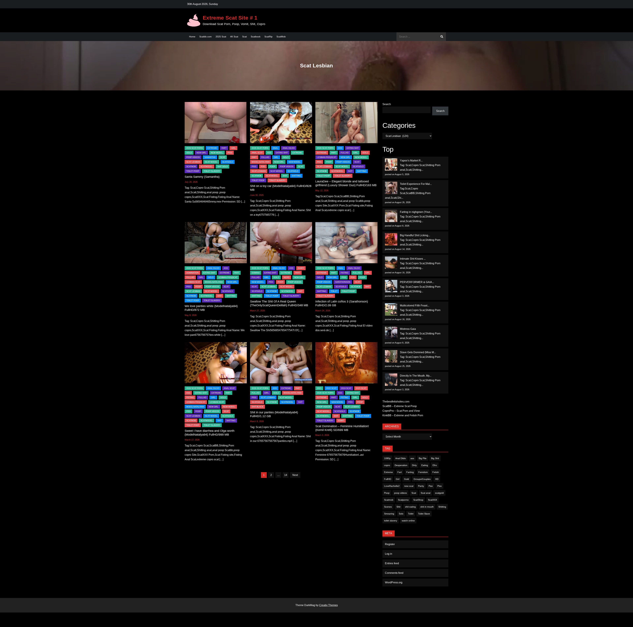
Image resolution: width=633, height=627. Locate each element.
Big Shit (435, 458)
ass (412, 458)
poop (272, 166)
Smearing (389, 513)
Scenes (388, 506)
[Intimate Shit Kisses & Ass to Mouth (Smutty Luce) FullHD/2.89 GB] (391, 262)
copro (387, 465)
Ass (269, 153)
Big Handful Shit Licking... (415, 235)
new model (217, 153)
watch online (408, 520)
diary (301, 268)
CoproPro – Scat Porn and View (401, 410)
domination (192, 273)
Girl (397, 479)
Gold (406, 479)
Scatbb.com (205, 36)
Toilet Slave (424, 513)
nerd (286, 277)
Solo (401, 513)
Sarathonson (342, 282)
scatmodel (206, 166)
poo (263, 166)
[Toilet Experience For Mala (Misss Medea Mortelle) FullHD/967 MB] (391, 188)
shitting (296, 176)
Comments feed (394, 572)
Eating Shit (282, 153)
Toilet (410, 513)
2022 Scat (331, 388)
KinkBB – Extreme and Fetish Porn (402, 415)
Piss (230, 153)
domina (256, 273)
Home (192, 36)
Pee (431, 486)
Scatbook (255, 36)
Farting (410, 472)
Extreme (212, 148)
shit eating (410, 506)
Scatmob (388, 500)
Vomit (341, 420)
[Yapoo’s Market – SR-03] (391, 164)
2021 (319, 388)
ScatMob (281, 36)
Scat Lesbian (193, 162)
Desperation (401, 465)
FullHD (265, 157)
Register (390, 544)
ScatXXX (432, 500)
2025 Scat (221, 36)
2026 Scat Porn (194, 148)
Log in (388, 553)
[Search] (442, 36)
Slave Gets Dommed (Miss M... (418, 352)
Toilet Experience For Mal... (416, 184)
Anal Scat (257, 153)
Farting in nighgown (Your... (416, 212)
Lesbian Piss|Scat (326, 157)
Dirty (414, 465)
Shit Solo (222, 166)
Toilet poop (192, 171)
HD (436, 479)
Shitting (442, 506)
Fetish (435, 472)
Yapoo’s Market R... (411, 160)
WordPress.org (393, 582)
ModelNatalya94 (261, 162)
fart (224, 148)
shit (285, 176)
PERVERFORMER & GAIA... (417, 282)
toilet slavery (390, 520)
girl (233, 148)
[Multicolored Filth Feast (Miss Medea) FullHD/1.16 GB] (391, 309)
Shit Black (257, 407)
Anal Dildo (289, 148)
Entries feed (392, 563)
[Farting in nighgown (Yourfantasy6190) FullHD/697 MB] (391, 216)
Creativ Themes (328, 605)
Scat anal (425, 493)
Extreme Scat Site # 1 (230, 18)
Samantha (209, 157)
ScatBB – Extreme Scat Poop (399, 406)
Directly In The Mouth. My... (415, 375)
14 (285, 475)
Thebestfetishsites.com (395, 401)
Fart (399, 472)
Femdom (423, 472)
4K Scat (234, 36)
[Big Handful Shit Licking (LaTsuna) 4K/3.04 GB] (391, 239)
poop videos (400, 493)
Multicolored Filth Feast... (414, 305)
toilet (334, 291)
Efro (435, 465)
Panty (421, 486)
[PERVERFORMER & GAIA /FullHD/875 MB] (391, 286)
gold (189, 153)
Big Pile (422, 458)
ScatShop (418, 500)
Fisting (344, 273)
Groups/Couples (422, 479)
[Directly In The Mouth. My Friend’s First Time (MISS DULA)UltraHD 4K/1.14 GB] (391, 379)
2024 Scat (346, 388)
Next (295, 475)
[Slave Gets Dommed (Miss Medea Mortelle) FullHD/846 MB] (391, 356)
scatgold (227, 162)
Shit (398, 506)
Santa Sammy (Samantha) (202, 176)
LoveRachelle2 (392, 486)
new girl (201, 153)
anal (275, 148)
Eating (424, 465)
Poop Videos (193, 157)
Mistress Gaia (408, 329)
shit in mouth (427, 506)
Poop (387, 493)
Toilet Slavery (212, 171)
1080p (387, 458)
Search (386, 104)
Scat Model (211, 162)
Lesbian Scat (193, 282)
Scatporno (403, 500)
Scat (244, 36)
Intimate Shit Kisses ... (413, 258)
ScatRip (268, 36)
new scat (408, 486)
